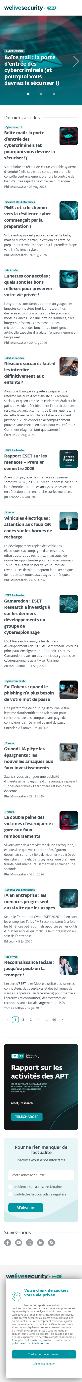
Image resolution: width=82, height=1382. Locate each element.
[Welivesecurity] (34, 1276)
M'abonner (26, 1207)
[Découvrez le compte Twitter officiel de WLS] (29, 1242)
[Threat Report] (41, 1087)
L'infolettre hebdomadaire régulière (40, 1194)
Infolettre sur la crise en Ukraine (38, 1187)
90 (54, 1019)
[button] (76, 60)
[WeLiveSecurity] (30, 8)
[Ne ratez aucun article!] (51, 1242)
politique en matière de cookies (30, 1343)
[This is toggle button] (73, 8)
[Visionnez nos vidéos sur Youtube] (18, 1242)
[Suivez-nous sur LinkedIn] (40, 1242)
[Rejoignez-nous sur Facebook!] (7, 1242)
